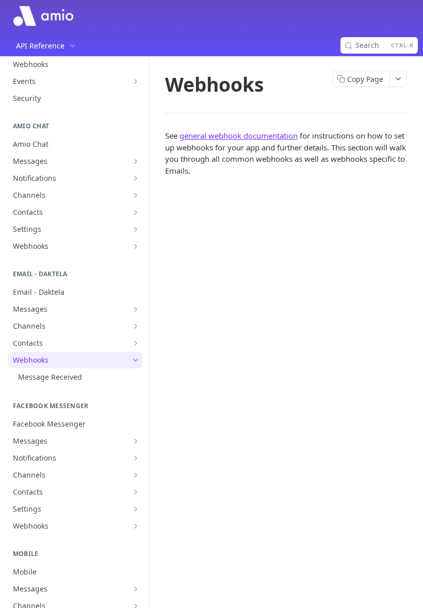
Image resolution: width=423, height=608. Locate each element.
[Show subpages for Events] (136, 81)
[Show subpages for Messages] (136, 161)
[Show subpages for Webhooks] (136, 246)
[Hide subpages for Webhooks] (136, 360)
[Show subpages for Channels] (136, 195)
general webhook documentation (239, 135)
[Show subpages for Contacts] (136, 212)
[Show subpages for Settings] (136, 229)
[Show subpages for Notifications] (136, 178)
